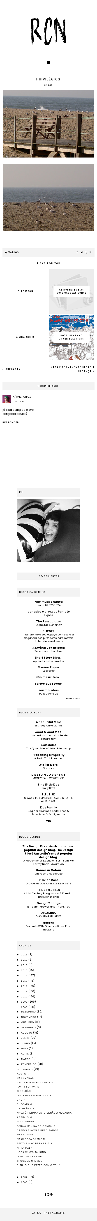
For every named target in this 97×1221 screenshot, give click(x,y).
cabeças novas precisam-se (38, 1130)
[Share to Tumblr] (86, 253)
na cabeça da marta (31, 1139)
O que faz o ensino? (49, 625)
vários (13, 252)
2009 (24, 1002)
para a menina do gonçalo (36, 1126)
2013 (24, 981)
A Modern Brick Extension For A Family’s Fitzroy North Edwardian (48, 862)
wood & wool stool (48, 732)
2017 (24, 960)
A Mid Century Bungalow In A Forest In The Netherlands (48, 895)
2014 (24, 975)
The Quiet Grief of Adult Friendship (48, 748)
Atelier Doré (48, 765)
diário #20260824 (48, 605)
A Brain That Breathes (48, 758)
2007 (24, 1177)
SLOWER (49, 631)
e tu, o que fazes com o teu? (38, 1165)
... (18, 1169)
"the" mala (24, 1148)
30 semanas (25, 1134)
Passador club (48, 693)
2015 (24, 970)
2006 (24, 1182)
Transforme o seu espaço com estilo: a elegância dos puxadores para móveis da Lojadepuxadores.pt (48, 638)
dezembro (29, 1011)
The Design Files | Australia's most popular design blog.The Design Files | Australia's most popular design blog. (48, 851)
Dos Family (48, 807)
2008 (24, 1007)
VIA (48, 821)
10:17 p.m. (19, 401)
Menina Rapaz (48, 667)
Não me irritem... (48, 677)
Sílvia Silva (22, 397)
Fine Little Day (48, 784)
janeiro (27, 1069)
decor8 (48, 923)
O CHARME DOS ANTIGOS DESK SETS (48, 883)
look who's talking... (33, 1152)
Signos (48, 615)
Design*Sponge (48, 903)
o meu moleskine (29, 1156)
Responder (10, 422)
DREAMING (48, 913)
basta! (21, 1100)
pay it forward (28, 1087)
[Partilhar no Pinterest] (91, 253)
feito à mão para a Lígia (34, 1143)
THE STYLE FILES (48, 890)
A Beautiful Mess (48, 722)
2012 (24, 986)
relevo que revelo (48, 684)
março (26, 1059)
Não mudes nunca (49, 602)
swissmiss (48, 745)
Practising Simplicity (48, 755)
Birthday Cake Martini (48, 725)
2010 (24, 996)
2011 (24, 991)
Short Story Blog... (48, 657)
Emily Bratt (48, 788)
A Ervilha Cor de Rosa (48, 648)
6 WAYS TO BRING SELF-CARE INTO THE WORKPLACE (48, 799)
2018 (24, 954)
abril (25, 1053)
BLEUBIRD (48, 794)
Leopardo (49, 671)
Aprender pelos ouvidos (48, 661)
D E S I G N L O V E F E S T (48, 775)
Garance (48, 768)
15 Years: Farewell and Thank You (48, 906)
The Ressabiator (48, 621)
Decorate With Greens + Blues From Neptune (49, 927)
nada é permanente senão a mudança (44, 1113)
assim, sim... (26, 1117)
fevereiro (29, 1064)
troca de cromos (30, 1161)
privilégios (25, 1108)
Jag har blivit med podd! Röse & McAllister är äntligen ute (48, 812)
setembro (29, 1027)
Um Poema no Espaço (48, 873)
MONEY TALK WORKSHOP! (48, 778)
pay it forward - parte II (35, 1082)
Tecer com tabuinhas (48, 651)
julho (26, 1038)
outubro (28, 1022)
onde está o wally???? (34, 1095)
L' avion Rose (48, 880)
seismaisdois (49, 690)
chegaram (13, 369)
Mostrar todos (73, 698)
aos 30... (23, 1073)
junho (26, 1043)
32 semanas (25, 1078)
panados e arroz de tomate (49, 611)
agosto (27, 1033)
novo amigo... (27, 1121)
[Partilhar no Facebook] (77, 253)
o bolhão (24, 1091)
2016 (24, 965)
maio (25, 1048)
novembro (29, 1017)
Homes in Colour (48, 870)
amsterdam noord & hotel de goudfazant (48, 737)
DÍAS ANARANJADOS (49, 916)
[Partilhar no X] (82, 253)
